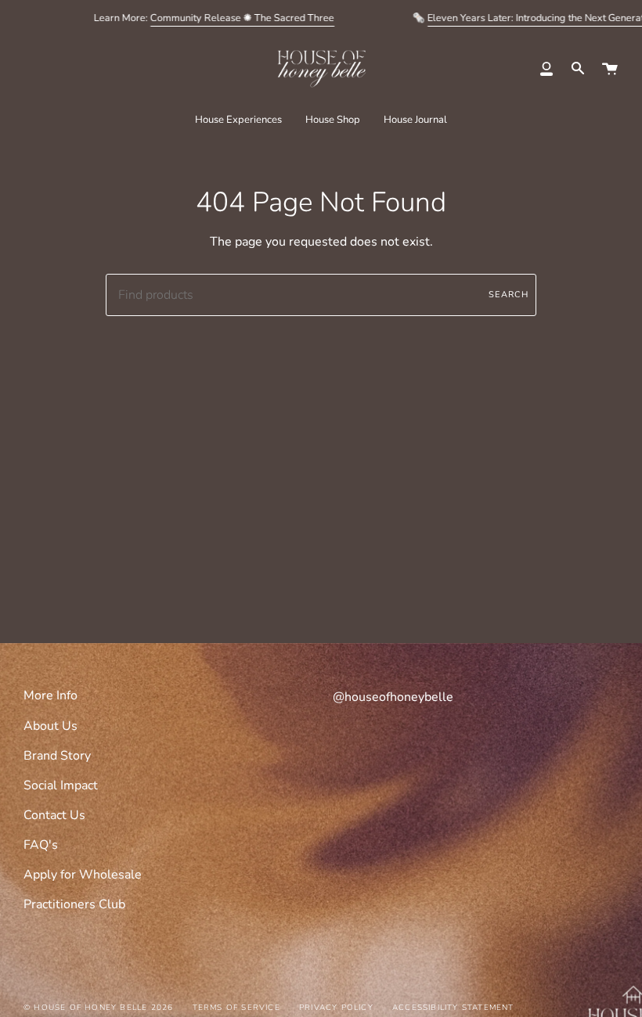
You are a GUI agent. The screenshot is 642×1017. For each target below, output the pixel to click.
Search (508, 294)
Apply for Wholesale (82, 874)
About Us (50, 726)
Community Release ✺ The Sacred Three (242, 18)
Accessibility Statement (453, 1007)
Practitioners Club (74, 904)
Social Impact (60, 785)
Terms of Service (236, 1007)
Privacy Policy (336, 1007)
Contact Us (54, 815)
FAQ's (40, 844)
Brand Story (57, 755)
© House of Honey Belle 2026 (98, 1007)
